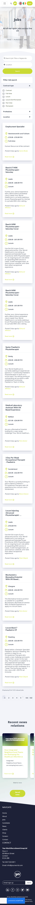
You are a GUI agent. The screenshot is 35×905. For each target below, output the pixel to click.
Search (17, 71)
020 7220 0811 (10, 862)
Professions (18, 39)
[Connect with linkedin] (7, 890)
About (4, 816)
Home (9, 39)
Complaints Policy (27, 901)
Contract (9, 90)
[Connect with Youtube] (27, 890)
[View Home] (15, 3)
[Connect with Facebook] (12, 890)
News (4, 826)
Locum (8, 96)
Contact (5, 839)
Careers (5, 836)
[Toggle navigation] (4, 3)
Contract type (8, 86)
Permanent (9, 106)
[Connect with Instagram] (17, 890)
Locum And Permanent (13, 100)
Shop (4, 833)
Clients (4, 830)
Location (6, 117)
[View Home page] (17, 874)
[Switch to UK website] (20, 3)
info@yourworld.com (15, 865)
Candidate (6, 823)
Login (30, 3)
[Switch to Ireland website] (24, 3)
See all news (17, 793)
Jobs (25, 39)
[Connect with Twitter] (22, 890)
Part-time (9, 103)
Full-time (9, 93)
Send (29, 883)
